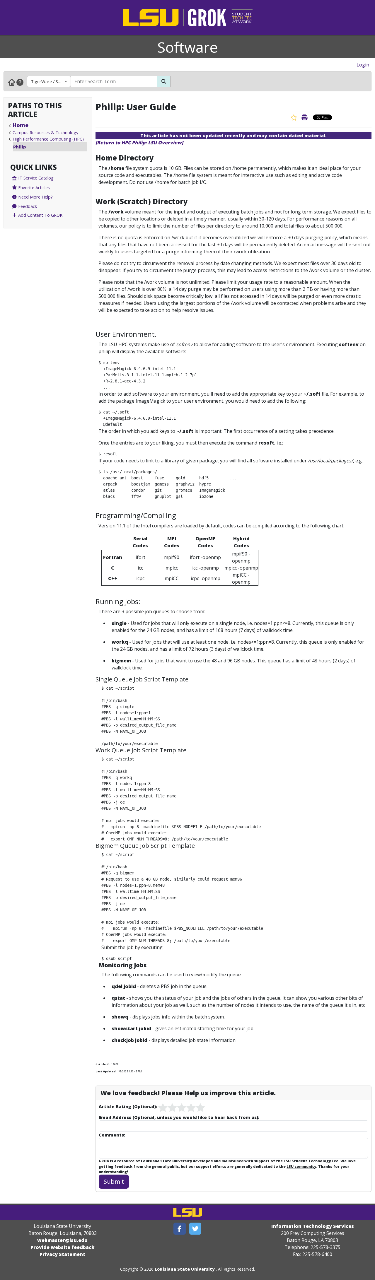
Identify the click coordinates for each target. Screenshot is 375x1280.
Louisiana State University (185, 1269)
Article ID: (103, 1064)
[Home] (11, 82)
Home (20, 125)
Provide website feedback (62, 1247)
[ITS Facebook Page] (179, 1229)
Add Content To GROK (39, 215)
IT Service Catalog (35, 178)
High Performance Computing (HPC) (48, 139)
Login (363, 64)
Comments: (112, 1135)
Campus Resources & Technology (45, 132)
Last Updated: (106, 1071)
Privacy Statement (62, 1254)
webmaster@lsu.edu (62, 1240)
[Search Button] (164, 81)
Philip (19, 147)
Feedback (27, 206)
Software (187, 47)
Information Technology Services (312, 1226)
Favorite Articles (33, 187)
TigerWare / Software (51, 81)
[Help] (19, 82)
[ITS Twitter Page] (195, 1229)
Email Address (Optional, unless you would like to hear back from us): (179, 1117)
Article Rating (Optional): (128, 1106)
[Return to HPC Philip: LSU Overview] (139, 142)
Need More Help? (35, 197)
